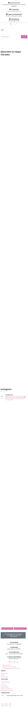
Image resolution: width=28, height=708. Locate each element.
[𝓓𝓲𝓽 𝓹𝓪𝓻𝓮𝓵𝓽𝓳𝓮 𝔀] (23, 512)
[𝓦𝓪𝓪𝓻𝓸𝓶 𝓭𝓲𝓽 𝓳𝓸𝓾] (23, 440)
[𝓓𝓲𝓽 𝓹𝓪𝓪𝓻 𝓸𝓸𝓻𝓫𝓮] (5, 587)
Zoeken (24, 36)
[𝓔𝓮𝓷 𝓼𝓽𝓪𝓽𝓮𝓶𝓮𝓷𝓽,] (14, 505)
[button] (14, 22)
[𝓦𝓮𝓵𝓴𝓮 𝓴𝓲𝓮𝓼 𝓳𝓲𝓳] (5, 435)
